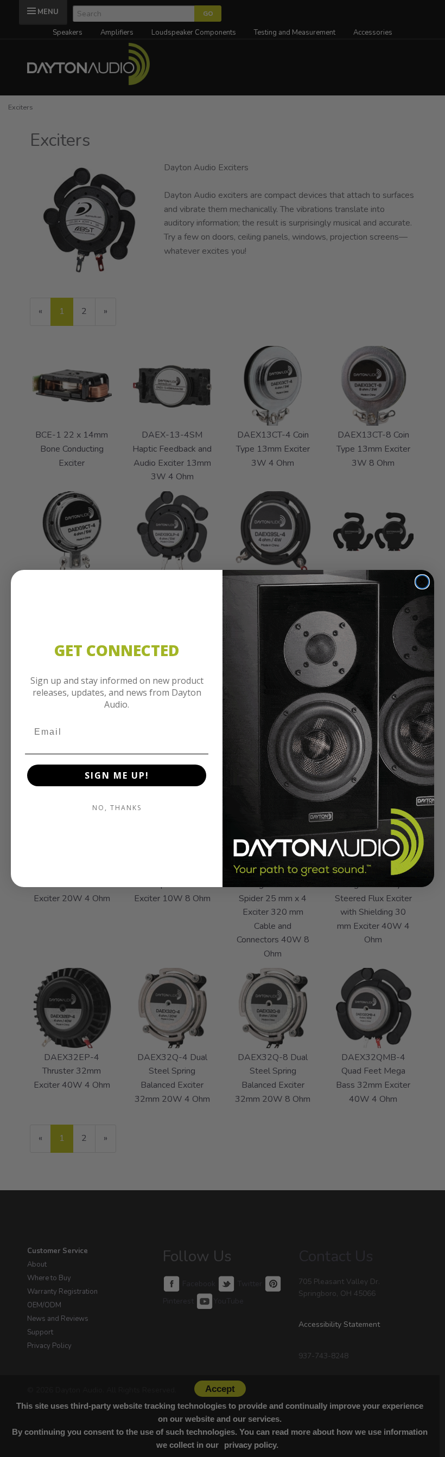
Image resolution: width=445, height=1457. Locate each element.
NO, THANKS (117, 807)
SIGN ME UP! (117, 775)
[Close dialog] (422, 581)
